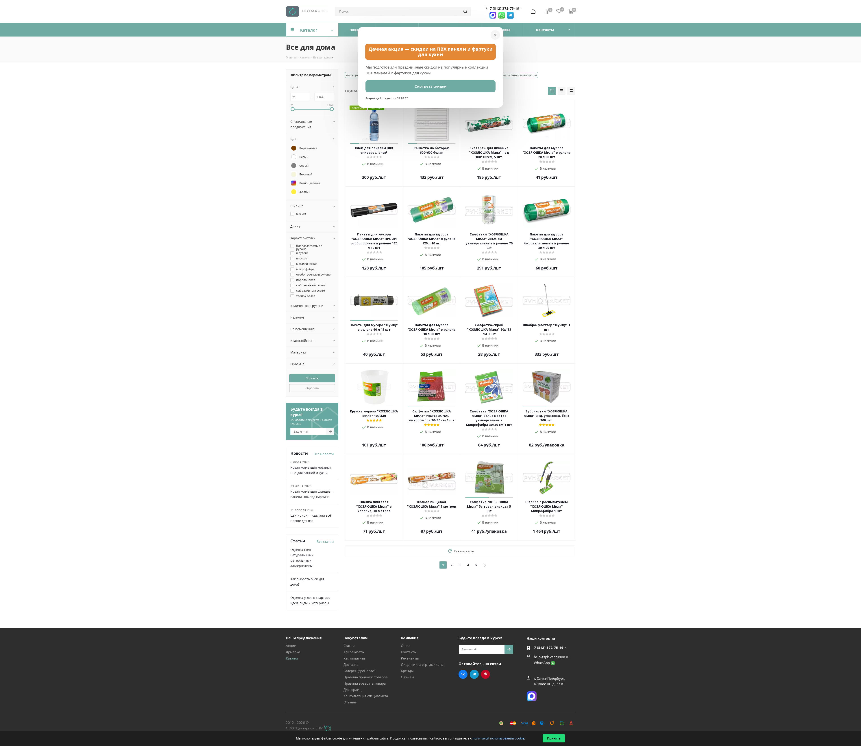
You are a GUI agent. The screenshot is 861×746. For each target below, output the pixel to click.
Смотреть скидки (430, 86)
